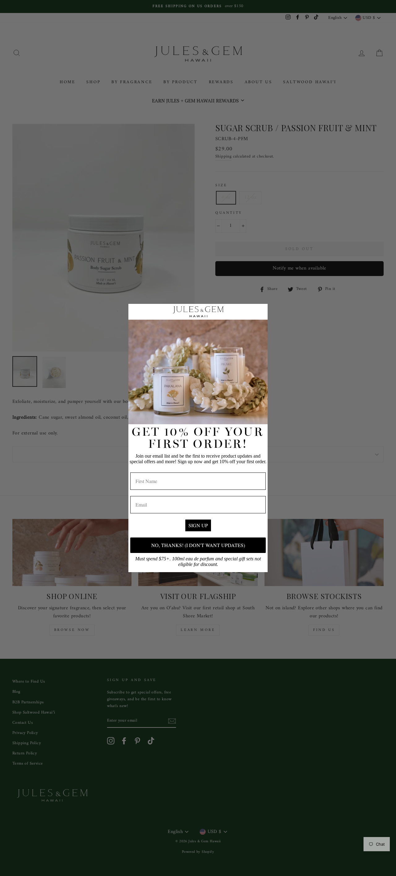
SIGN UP (198, 525)
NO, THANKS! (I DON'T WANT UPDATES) (198, 545)
